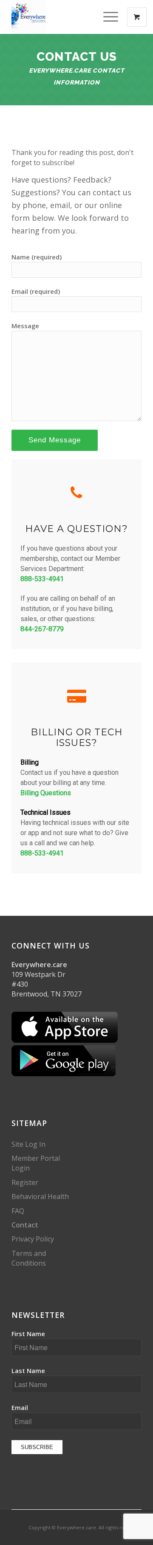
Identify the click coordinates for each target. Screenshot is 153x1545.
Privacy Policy (32, 1239)
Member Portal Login (35, 1163)
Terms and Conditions (28, 1258)
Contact (24, 1225)
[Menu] (106, 17)
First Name (28, 1333)
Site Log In (28, 1144)
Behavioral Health (40, 1196)
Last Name (28, 1370)
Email (19, 1407)
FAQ (17, 1211)
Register (24, 1182)
